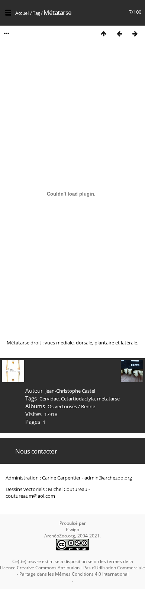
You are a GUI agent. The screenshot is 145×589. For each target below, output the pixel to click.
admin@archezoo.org (108, 477)
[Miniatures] (104, 33)
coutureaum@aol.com (30, 496)
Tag (36, 13)
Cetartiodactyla (78, 398)
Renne (88, 406)
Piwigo (72, 529)
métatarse (108, 398)
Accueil (22, 13)
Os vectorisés (62, 406)
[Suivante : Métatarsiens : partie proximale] (135, 33)
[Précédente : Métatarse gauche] (119, 33)
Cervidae (49, 398)
